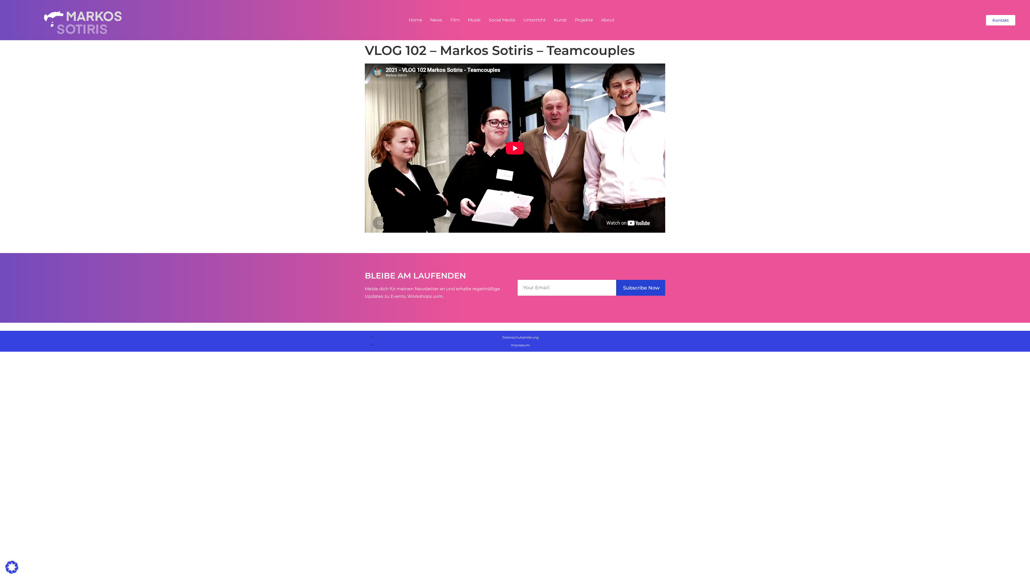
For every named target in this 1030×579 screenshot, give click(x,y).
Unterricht (534, 20)
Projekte (584, 20)
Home (415, 20)
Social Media (502, 20)
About (608, 20)
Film (455, 20)
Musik (474, 20)
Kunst (560, 20)
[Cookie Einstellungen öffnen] (11, 572)
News (436, 20)
